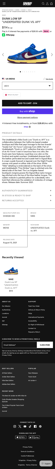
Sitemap (5, 324)
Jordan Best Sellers (8, 376)
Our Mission (6, 306)
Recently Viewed (13, 257)
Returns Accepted (13, 200)
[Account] (47, 3)
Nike (29, 10)
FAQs (30, 313)
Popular (32, 368)
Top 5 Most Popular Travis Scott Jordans (13, 406)
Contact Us (32, 328)
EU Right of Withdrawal (36, 324)
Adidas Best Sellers (8, 384)
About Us (6, 301)
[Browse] (4, 3)
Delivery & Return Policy (36, 310)
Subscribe (45, 345)
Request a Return (34, 332)
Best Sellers (8, 368)
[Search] (43, 3)
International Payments (36, 317)
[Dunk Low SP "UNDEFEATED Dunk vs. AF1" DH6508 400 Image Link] (11, 270)
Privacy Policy (27, 447)
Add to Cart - (27, 103)
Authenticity (6, 310)
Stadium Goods (7, 10)
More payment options (27, 117)
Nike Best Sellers (7, 380)
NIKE (11, 279)
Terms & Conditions (27, 451)
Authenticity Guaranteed (17, 190)
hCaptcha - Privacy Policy (27, 460)
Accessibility (32, 321)
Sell (3, 321)
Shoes (23, 10)
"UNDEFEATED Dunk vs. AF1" (11, 286)
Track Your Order (34, 306)
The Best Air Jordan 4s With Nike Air (14, 395)
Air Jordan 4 (32, 380)
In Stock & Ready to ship (16, 195)
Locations (5, 313)
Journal (4, 317)
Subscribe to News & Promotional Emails (21, 339)
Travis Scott (32, 376)
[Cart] (51, 3)
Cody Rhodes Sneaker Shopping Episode (13, 400)
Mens (17, 10)
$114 (11, 290)
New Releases (33, 373)
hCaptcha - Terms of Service (27, 465)
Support (32, 301)
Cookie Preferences (27, 456)
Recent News (8, 391)
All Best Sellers (7, 373)
